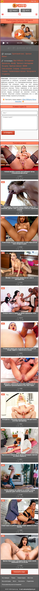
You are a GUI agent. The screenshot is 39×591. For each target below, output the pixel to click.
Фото (14, 581)
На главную (5, 578)
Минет (4, 56)
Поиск (13, 578)
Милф (13, 63)
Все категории (6, 581)
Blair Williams (18, 61)
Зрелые (28, 54)
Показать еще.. (20, 572)
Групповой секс (18, 54)
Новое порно (21, 578)
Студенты (6, 74)
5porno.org (15, 589)
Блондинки (29, 61)
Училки (5, 71)
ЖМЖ (25, 66)
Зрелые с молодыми (25, 63)
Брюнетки (6, 63)
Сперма (16, 69)
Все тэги (30, 578)
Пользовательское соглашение (11, 584)
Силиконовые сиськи (17, 71)
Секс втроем (7, 69)
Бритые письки (15, 66)
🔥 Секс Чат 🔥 (33, 1)
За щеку (5, 66)
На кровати (31, 71)
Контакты (21, 581)
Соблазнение (25, 69)
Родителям (30, 581)
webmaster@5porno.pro (29, 589)
